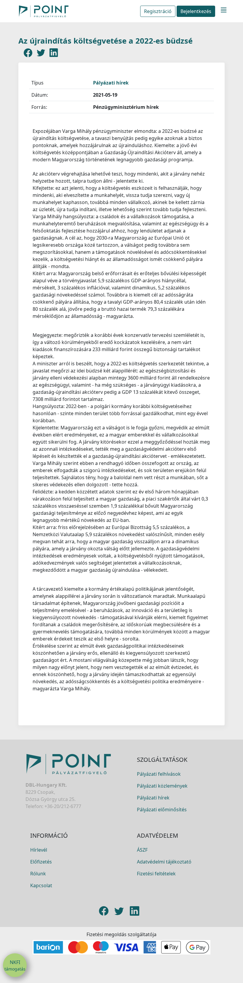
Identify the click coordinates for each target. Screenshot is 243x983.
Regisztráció (158, 11)
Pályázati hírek (111, 82)
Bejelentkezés (195, 11)
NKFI (14, 965)
